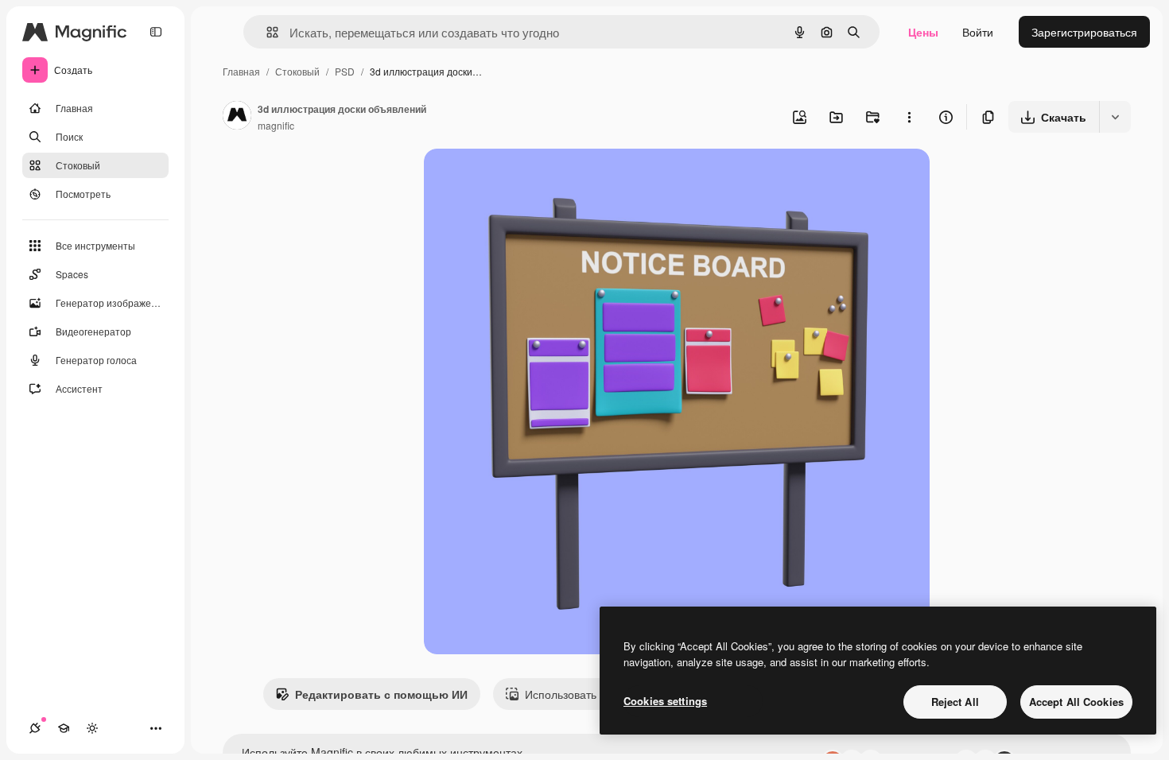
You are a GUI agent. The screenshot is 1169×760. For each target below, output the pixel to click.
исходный (530, 179)
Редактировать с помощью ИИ (381, 694)
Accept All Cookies (1076, 701)
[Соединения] (35, 728)
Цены (923, 32)
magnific (276, 125)
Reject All (955, 701)
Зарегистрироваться (1084, 32)
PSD (345, 71)
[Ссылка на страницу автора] (237, 117)
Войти (977, 32)
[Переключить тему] (92, 728)
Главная (241, 71)
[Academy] (63, 728)
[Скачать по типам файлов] (1115, 117)
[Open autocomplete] (266, 32)
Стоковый (297, 71)
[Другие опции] (909, 117)
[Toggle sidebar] (156, 32)
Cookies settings (665, 700)
